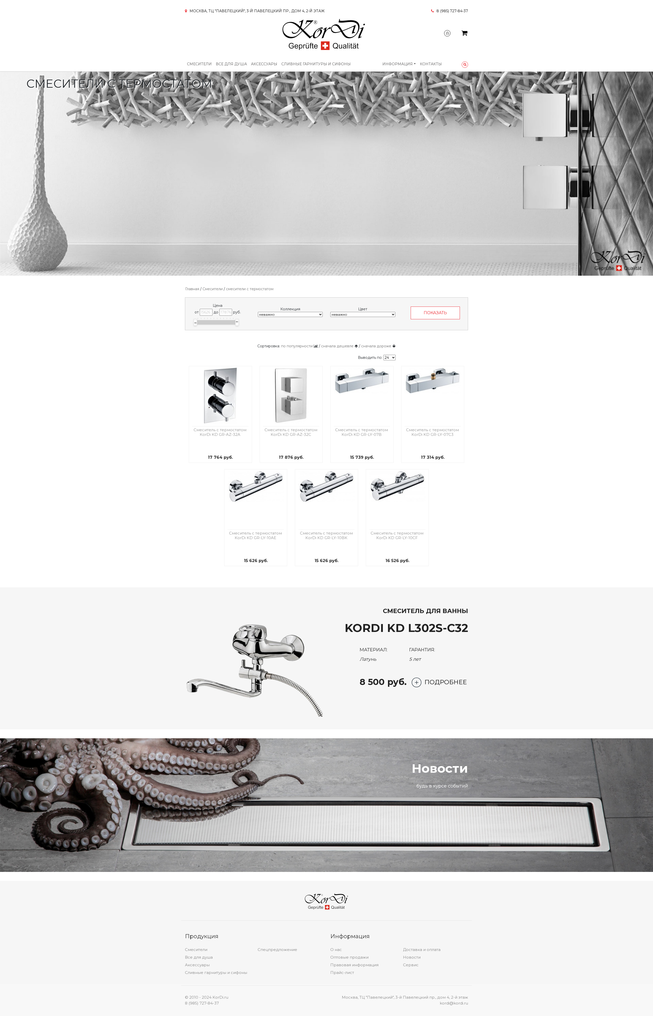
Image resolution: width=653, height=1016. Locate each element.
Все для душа (231, 64)
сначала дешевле (337, 346)
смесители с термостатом (249, 289)
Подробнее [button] (445, 682)
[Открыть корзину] (464, 34)
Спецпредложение (277, 949)
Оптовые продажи (349, 957)
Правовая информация (354, 964)
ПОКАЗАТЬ (435, 312)
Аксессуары (264, 64)
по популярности (297, 346)
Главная (192, 289)
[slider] (195, 322)
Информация (397, 64)
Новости (412, 957)
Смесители (199, 64)
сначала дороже (376, 346)
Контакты (431, 64)
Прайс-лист (342, 972)
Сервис (411, 964)
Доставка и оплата (422, 949)
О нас (336, 949)
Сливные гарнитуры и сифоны (316, 64)
